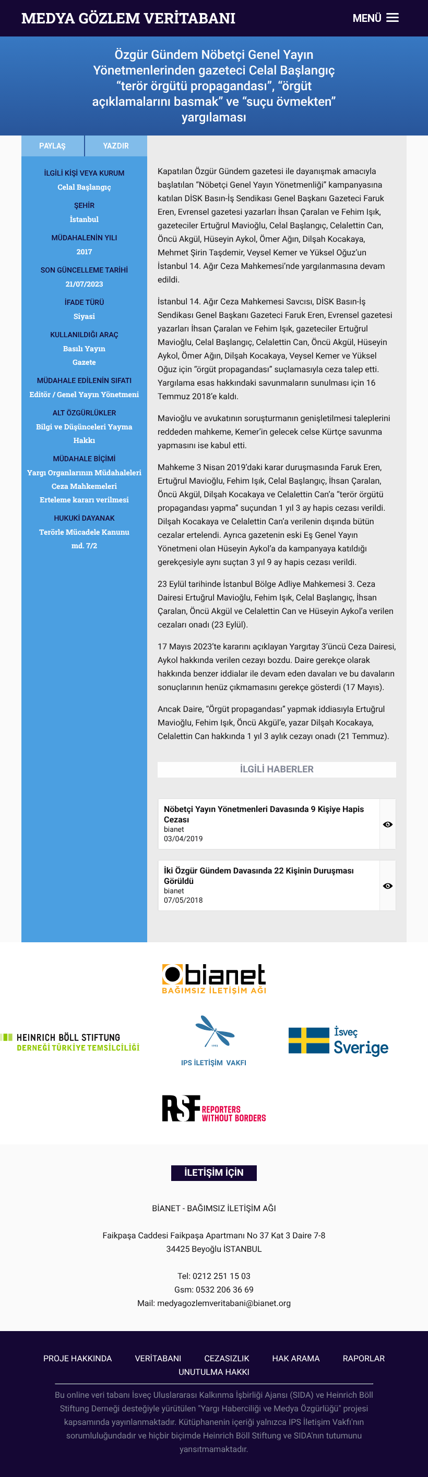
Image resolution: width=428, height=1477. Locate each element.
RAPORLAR (364, 1358)
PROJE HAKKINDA (77, 1358)
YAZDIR (116, 146)
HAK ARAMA (295, 1358)
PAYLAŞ (52, 146)
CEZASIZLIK (226, 1358)
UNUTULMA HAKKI (214, 1372)
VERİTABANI (158, 1358)
